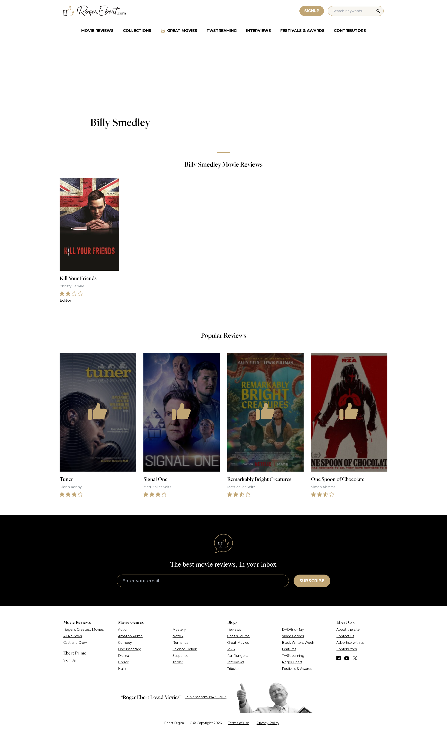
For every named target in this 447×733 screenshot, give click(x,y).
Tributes (233, 669)
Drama (123, 656)
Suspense (180, 656)
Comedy (125, 643)
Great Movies (182, 30)
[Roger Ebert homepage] (94, 11)
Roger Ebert (292, 662)
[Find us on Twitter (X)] (355, 658)
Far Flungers (237, 656)
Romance (181, 643)
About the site (348, 629)
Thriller (178, 662)
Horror (123, 662)
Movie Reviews (97, 30)
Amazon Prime (130, 636)
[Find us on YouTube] (346, 658)
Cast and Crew (75, 643)
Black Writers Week (298, 643)
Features (289, 649)
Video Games (293, 636)
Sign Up (69, 660)
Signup (311, 11)
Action (123, 629)
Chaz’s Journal (238, 636)
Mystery (179, 629)
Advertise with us (350, 643)
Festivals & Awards (302, 30)
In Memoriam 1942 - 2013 (206, 697)
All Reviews (72, 636)
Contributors (350, 30)
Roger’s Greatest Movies (83, 629)
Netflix (178, 636)
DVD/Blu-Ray (293, 629)
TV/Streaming (222, 30)
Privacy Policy (268, 723)
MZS (231, 649)
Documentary (129, 649)
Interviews (258, 30)
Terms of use (238, 723)
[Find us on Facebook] (338, 658)
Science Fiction (185, 649)
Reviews (234, 629)
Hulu (122, 669)
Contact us (345, 636)
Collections (137, 30)
